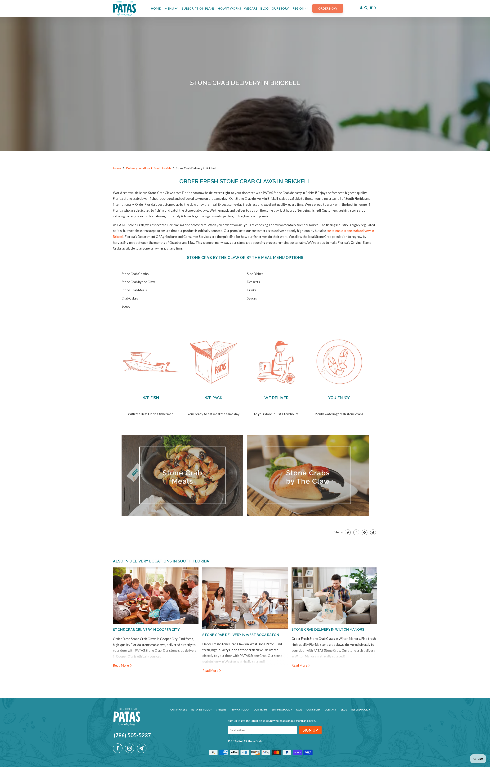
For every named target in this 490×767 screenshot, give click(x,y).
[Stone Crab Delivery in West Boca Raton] (245, 598)
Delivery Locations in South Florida (148, 168)
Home (117, 168)
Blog (264, 8)
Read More (121, 665)
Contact (330, 709)
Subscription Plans (198, 8)
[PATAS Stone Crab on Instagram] (130, 748)
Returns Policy (201, 709)
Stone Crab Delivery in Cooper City (146, 630)
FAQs (299, 709)
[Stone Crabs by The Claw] (308, 477)
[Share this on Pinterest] (364, 532)
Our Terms (261, 709)
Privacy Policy (240, 709)
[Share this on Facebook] (355, 532)
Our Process (178, 709)
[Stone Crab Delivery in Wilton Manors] (334, 595)
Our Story (280, 8)
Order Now (327, 8)
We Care (250, 8)
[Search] (366, 7)
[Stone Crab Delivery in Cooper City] (155, 595)
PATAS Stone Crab (250, 741)
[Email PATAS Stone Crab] (143, 748)
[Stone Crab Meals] (182, 477)
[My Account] (361, 7)
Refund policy (360, 709)
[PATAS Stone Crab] (124, 8)
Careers (221, 709)
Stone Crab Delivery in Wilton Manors (328, 629)
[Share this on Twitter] (347, 532)
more (312, 720)
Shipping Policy (282, 709)
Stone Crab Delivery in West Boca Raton (240, 635)
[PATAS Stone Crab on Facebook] (118, 748)
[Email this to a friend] (372, 532)
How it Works (229, 8)
